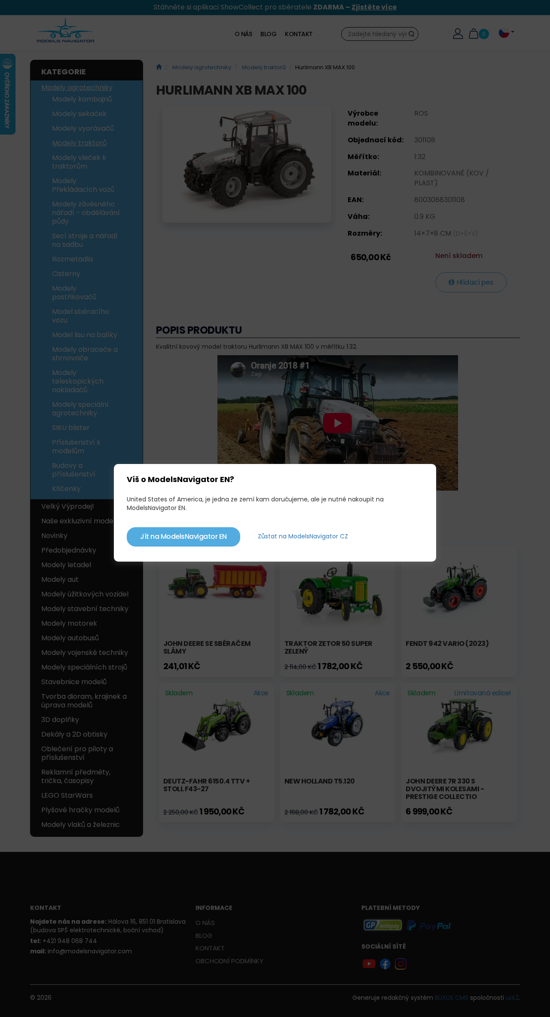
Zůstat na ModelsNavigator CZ (303, 536)
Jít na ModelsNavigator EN (183, 536)
